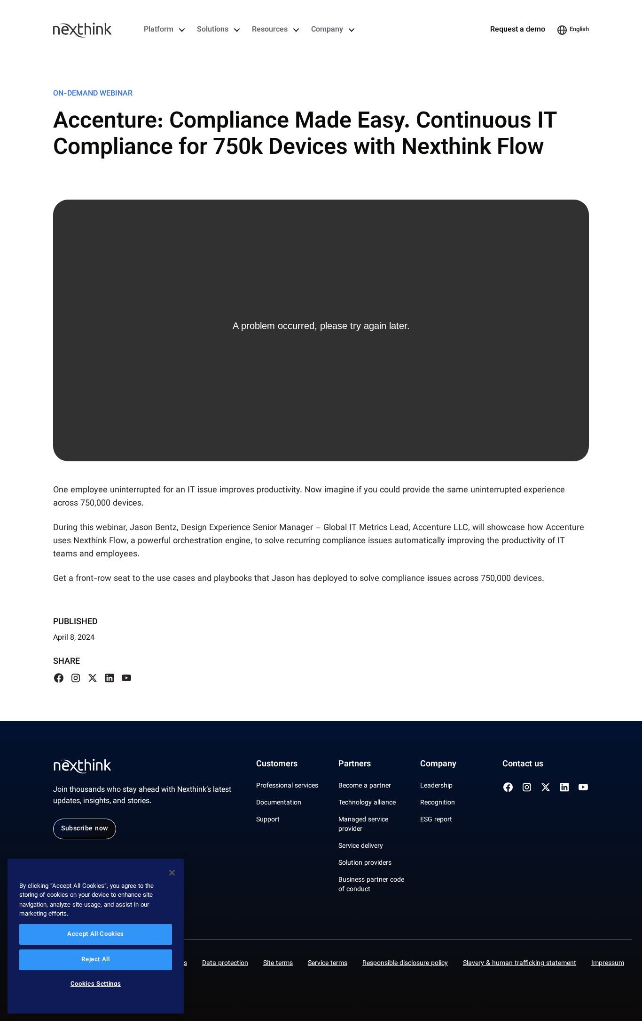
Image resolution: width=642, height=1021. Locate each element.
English (579, 29)
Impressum (607, 963)
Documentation (278, 803)
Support (268, 820)
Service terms (327, 963)
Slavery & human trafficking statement (519, 963)
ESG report (436, 820)
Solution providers (364, 863)
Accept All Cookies (95, 934)
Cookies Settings (95, 984)
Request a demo (517, 30)
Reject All (95, 960)
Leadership (436, 786)
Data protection (225, 963)
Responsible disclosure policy (405, 963)
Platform (158, 30)
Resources (270, 30)
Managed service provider (363, 824)
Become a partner (364, 786)
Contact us (522, 764)
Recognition (437, 803)
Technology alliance (367, 803)
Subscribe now (84, 829)
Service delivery (360, 846)
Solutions (212, 30)
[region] (96, 936)
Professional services (287, 786)
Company (327, 30)
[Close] (172, 872)
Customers (277, 764)
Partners (354, 764)
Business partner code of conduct (371, 885)
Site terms (278, 963)
